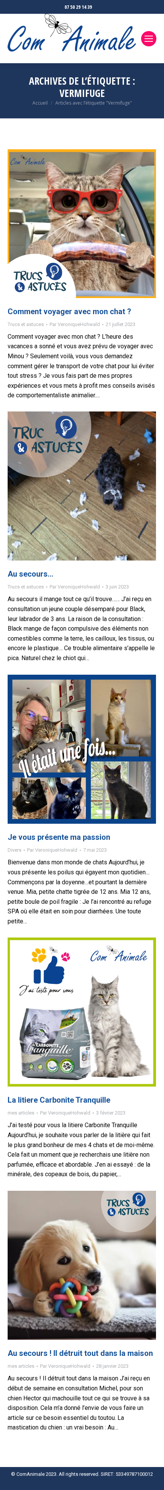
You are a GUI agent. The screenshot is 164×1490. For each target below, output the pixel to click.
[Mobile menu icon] (148, 38)
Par (75, 324)
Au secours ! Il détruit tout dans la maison (80, 1353)
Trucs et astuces (26, 324)
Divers (14, 850)
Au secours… (30, 574)
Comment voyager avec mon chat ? (69, 311)
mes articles (21, 1113)
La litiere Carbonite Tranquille (59, 1100)
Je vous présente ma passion (59, 837)
